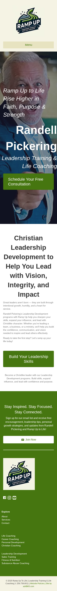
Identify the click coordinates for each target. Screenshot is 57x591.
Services (6, 519)
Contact (5, 523)
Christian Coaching (11, 545)
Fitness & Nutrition (11, 560)
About (4, 516)
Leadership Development (14, 553)
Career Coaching (10, 539)
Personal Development (13, 542)
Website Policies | (38, 583)
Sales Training (9, 557)
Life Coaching (8, 536)
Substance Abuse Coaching (15, 563)
